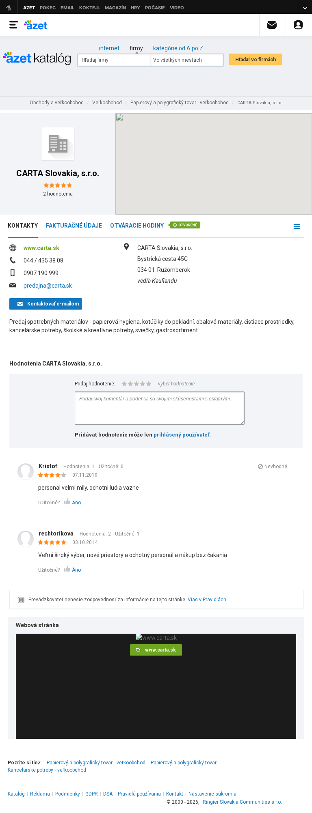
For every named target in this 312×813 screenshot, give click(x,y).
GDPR (91, 794)
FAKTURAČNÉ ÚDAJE (74, 225)
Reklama (40, 794)
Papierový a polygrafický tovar (184, 763)
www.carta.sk (41, 248)
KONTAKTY (23, 225)
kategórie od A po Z (178, 48)
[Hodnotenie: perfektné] (54, 543)
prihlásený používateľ (181, 435)
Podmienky (67, 794)
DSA (108, 794)
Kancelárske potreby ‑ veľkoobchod (47, 770)
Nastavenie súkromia (212, 794)
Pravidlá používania (139, 794)
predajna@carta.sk (48, 285)
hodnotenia (58, 194)
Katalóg (16, 794)
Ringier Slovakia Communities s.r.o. (242, 802)
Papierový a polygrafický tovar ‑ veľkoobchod (96, 763)
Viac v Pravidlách (207, 599)
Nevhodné (275, 466)
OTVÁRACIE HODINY (137, 225)
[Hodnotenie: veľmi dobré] (54, 475)
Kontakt (174, 794)
